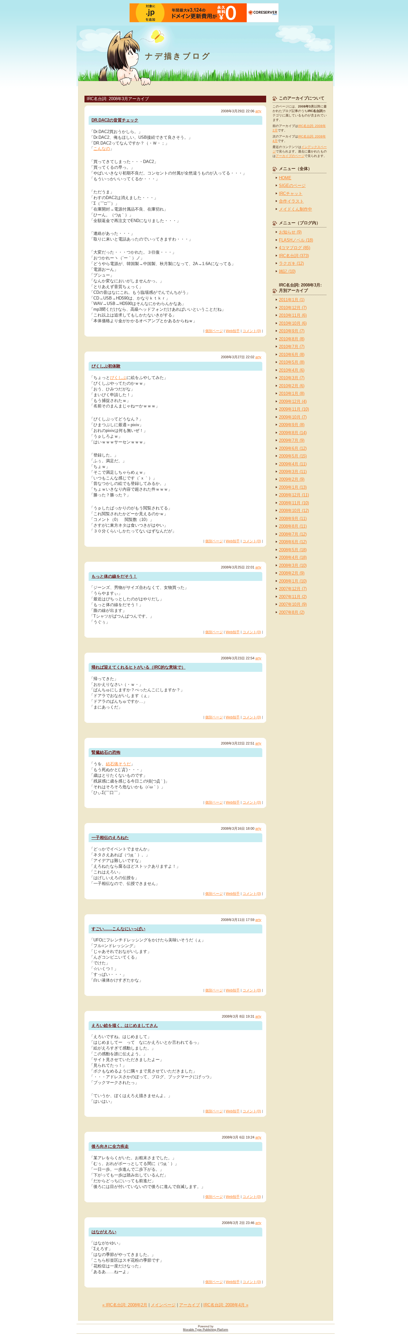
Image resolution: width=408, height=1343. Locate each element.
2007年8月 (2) (291, 612)
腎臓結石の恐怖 (105, 752)
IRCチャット (290, 193)
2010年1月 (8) (291, 393)
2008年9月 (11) (293, 518)
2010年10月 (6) (293, 323)
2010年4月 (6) (291, 370)
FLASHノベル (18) (296, 240)
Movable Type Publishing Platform (205, 1329)
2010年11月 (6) (293, 315)
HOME (285, 177)
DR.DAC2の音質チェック (114, 120)
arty (258, 111)
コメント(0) (252, 331)
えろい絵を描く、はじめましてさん (124, 1025)
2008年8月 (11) (293, 526)
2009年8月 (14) (293, 432)
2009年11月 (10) (294, 409)
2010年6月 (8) (291, 354)
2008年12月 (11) (294, 495)
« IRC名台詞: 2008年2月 (124, 1304)
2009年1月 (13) (293, 487)
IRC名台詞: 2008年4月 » (225, 1304)
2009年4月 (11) (293, 464)
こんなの (101, 148)
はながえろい (103, 1231)
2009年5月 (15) (293, 456)
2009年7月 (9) (291, 440)
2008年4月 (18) (293, 557)
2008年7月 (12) (293, 534)
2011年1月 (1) (291, 299)
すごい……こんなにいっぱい (118, 928)
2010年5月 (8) (291, 362)
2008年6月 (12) (293, 541)
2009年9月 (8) (291, 424)
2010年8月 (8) (291, 339)
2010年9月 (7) (291, 331)
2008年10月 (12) (294, 510)
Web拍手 (233, 331)
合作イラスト (291, 201)
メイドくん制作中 (295, 209)
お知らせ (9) (290, 232)
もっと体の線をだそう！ (114, 576)
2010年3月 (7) (291, 377)
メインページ (163, 1304)
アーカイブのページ (290, 156)
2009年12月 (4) (293, 401)
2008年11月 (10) (294, 503)
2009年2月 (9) (291, 479)
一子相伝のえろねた (110, 837)
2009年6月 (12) (293, 448)
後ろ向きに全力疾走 (110, 1146)
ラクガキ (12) (291, 263)
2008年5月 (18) (293, 549)
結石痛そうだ (118, 763)
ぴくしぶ (118, 377)
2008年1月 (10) (293, 581)
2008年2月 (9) (291, 573)
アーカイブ (189, 1304)
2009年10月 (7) (293, 417)
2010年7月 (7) (291, 346)
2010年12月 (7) (293, 307)
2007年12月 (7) (293, 588)
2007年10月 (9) (293, 604)
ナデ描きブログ (178, 56)
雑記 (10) (287, 271)
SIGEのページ (292, 185)
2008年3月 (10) (293, 565)
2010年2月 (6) (291, 385)
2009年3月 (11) (293, 471)
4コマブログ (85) (294, 247)
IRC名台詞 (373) (294, 255)
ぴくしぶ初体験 (105, 366)
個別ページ (214, 331)
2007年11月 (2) (293, 596)
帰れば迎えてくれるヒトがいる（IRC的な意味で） (138, 667)
